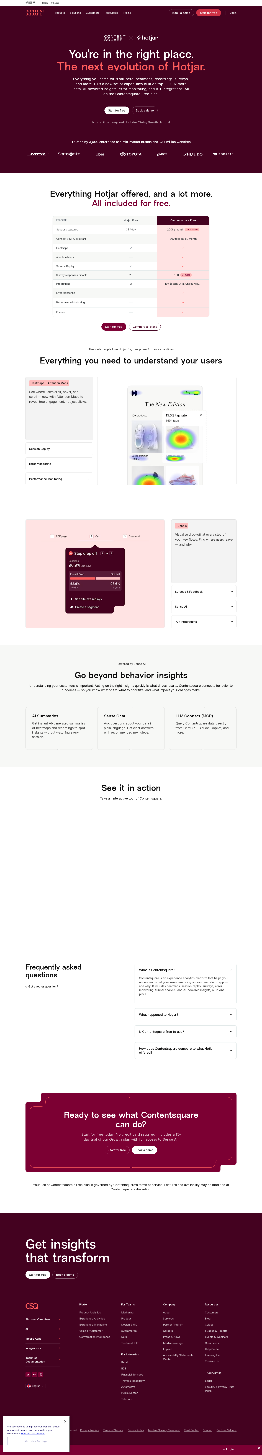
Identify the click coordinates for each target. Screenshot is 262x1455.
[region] (36, 1434)
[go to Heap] (44, 2)
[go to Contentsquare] (31, 2)
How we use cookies (33, 1433)
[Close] (65, 1421)
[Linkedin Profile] (27, 1374)
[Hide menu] (259, 1447)
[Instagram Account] (40, 1374)
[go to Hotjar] (55, 2)
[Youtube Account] (34, 1374)
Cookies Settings (227, 1430)
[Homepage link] (31, 1306)
